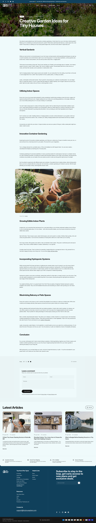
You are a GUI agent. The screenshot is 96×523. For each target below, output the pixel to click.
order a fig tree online (52, 251)
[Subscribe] (79, 483)
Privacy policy (9, 520)
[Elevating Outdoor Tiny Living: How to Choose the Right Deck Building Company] (48, 422)
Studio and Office (20, 481)
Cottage (18, 477)
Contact (34, 479)
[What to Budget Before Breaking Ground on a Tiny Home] (79, 422)
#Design (22, 16)
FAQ (17, 498)
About (33, 477)
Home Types (35, 475)
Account (18, 499)
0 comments (74, 361)
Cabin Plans (19, 475)
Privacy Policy (43, 394)
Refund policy (5, 520)
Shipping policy (20, 520)
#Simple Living (7, 413)
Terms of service (14, 520)
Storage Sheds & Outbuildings (20, 485)
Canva (26, 216)
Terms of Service (51, 394)
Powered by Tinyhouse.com (23, 501)
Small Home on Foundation (23, 479)
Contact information (26, 520)
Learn (18, 496)
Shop (33, 473)
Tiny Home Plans (20, 494)
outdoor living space (45, 320)
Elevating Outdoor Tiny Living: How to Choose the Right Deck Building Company (48, 438)
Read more (5, 448)
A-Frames (19, 473)
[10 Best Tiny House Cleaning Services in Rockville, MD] (17, 422)
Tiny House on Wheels (22, 482)
